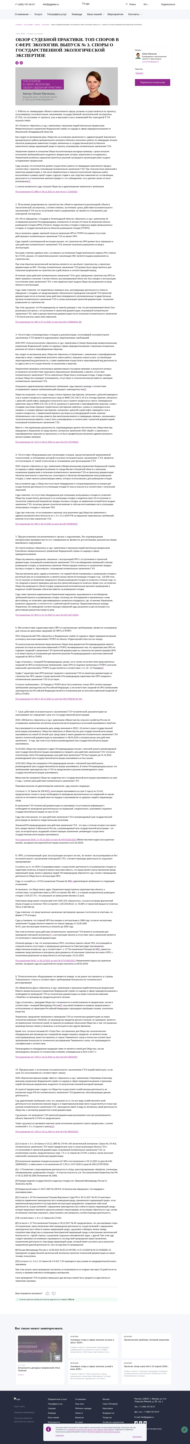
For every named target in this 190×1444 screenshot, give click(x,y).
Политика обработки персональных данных (24, 1420)
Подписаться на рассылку (152, 82)
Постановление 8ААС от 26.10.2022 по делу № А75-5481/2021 (45, 961)
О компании (22, 14)
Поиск (132, 4)
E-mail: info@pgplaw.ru (144, 1417)
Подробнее (60, 1435)
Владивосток (108, 1413)
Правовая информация (24, 1412)
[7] (50, 935)
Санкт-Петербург (110, 1404)
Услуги (38, 14)
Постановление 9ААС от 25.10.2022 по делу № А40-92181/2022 (45, 840)
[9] (61, 1005)
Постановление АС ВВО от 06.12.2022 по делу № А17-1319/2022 (46, 192)
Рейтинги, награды (83, 1408)
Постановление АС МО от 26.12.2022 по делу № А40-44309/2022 (46, 524)
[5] (49, 791)
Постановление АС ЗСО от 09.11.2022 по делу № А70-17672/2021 (47, 442)
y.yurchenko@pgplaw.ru (150, 62)
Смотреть (21, 1374)
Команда (77, 14)
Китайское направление (113, 1422)
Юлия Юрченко (149, 54)
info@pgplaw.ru (51, 4)
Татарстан (107, 1417)
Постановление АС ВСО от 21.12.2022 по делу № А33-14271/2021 (47, 615)
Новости (79, 1413)
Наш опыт (79, 1404)
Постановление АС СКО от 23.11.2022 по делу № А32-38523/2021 (46, 1132)
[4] (102, 668)
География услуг (57, 14)
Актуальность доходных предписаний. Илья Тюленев (39, 1369)
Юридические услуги (57, 1399)
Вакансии (79, 1417)
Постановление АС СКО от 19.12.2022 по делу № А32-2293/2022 (46, 1057)
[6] (71, 881)
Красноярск (108, 1408)
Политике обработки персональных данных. (104, 1432)
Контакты (133, 14)
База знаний (94, 14)
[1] (29, 181)
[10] (52, 1126)
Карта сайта (19, 1406)
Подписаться (168, 4)
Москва (106, 1399)
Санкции (52, 1408)
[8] (99, 949)
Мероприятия (115, 14)
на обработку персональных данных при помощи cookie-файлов (90, 1430)
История (79, 1422)
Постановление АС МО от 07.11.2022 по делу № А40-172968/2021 (47, 322)
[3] (85, 389)
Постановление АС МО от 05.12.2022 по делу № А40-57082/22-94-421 (48, 699)
